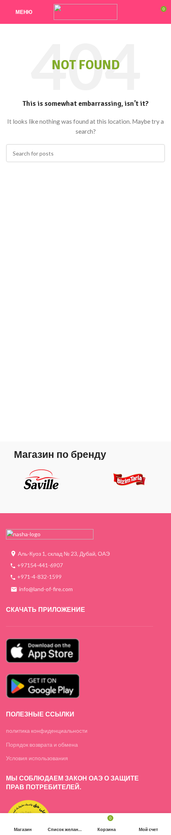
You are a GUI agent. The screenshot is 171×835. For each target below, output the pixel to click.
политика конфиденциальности (46, 730)
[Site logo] (85, 11)
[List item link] (79, 565)
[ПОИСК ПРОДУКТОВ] (156, 153)
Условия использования (37, 758)
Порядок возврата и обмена (42, 744)
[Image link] (49, 534)
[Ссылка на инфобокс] (42, 482)
